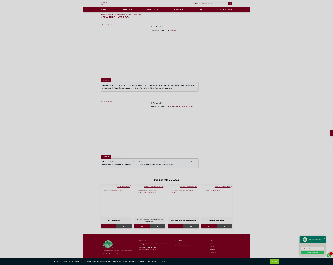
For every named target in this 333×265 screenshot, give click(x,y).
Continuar (274, 261)
